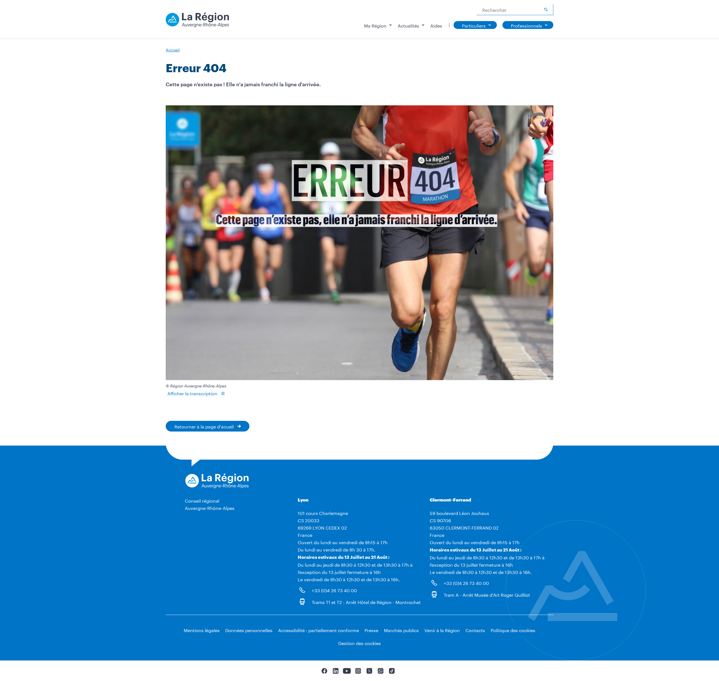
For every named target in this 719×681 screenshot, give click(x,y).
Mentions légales (202, 629)
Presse (371, 629)
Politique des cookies (513, 629)
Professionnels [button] (526, 25)
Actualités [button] (408, 25)
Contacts (475, 629)
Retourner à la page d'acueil (204, 426)
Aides (436, 25)
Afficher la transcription (192, 392)
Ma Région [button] (375, 25)
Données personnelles (248, 629)
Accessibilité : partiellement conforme (318, 629)
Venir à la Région (442, 629)
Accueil (173, 49)
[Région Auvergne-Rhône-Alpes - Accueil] (197, 22)
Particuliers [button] (474, 25)
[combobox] (515, 9)
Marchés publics (401, 629)
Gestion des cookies (359, 642)
